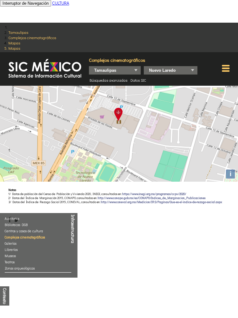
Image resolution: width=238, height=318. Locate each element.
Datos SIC (138, 80)
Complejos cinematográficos (32, 37)
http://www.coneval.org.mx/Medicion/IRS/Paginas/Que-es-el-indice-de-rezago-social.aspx (161, 202)
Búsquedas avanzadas (108, 80)
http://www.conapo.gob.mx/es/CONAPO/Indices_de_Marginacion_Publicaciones (151, 198)
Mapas (14, 42)
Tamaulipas (18, 32)
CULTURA (60, 3)
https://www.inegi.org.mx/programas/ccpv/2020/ (154, 194)
